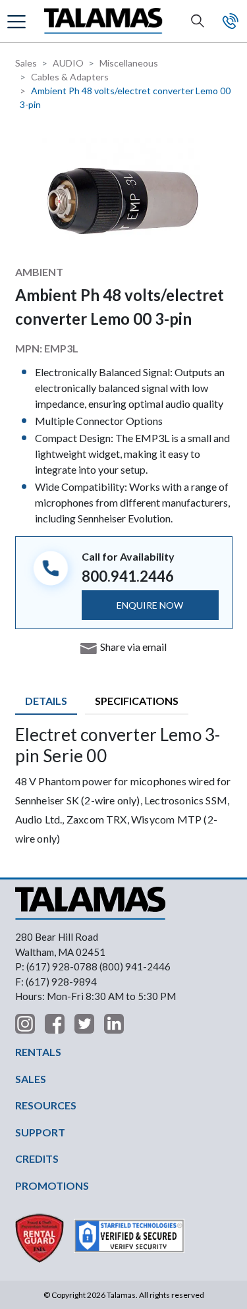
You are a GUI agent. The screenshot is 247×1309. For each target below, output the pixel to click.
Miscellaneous (128, 63)
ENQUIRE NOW (150, 605)
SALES (30, 1078)
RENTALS (38, 1051)
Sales (26, 63)
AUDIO (68, 63)
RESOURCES (45, 1105)
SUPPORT (40, 1132)
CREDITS (37, 1158)
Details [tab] (46, 700)
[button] (18, 20)
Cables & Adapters (70, 76)
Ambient (39, 271)
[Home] (103, 21)
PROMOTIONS (52, 1185)
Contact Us (230, 21)
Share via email (133, 646)
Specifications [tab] (136, 700)
